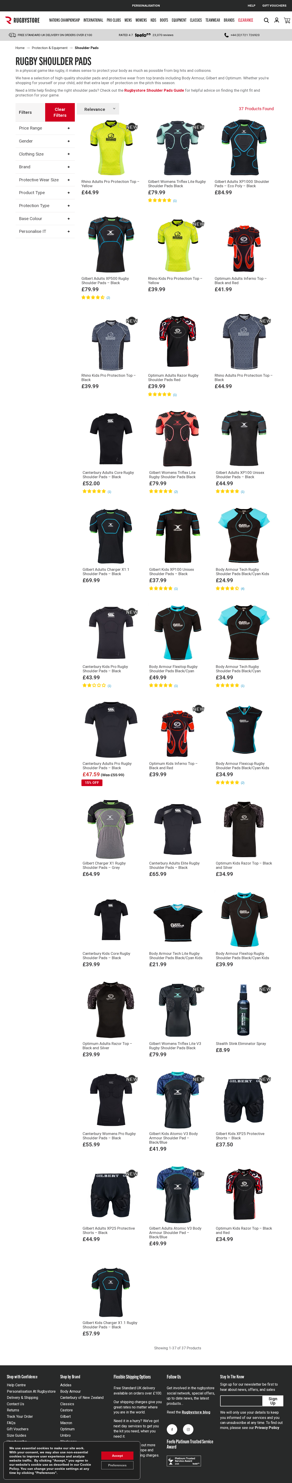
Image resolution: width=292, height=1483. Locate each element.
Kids (153, 20)
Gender (26, 141)
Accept (117, 1455)
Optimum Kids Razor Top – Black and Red (244, 1230)
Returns (13, 1410)
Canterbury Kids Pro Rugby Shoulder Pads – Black (105, 668)
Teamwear (213, 20)
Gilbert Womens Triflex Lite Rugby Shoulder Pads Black (177, 183)
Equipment (179, 20)
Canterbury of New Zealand (82, 1397)
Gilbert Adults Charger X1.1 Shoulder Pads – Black (106, 571)
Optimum (67, 1429)
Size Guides (16, 1435)
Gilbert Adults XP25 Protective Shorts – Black (109, 1230)
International (93, 20)
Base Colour (30, 218)
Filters (25, 112)
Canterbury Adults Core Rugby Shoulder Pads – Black (108, 474)
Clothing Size (31, 153)
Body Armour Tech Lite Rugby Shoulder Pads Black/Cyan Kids (176, 955)
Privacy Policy (267, 1428)
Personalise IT (32, 231)
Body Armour (70, 1391)
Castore (66, 1410)
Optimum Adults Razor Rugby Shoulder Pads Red (173, 377)
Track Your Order (20, 1416)
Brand (24, 166)
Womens (141, 20)
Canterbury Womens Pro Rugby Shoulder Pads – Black (109, 1135)
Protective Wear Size (39, 179)
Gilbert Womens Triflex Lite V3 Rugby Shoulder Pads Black (175, 1045)
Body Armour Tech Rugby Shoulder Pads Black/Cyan (238, 668)
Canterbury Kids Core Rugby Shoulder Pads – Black (106, 955)
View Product (111, 207)
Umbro (65, 1435)
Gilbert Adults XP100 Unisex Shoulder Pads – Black (240, 474)
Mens (128, 20)
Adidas (65, 1385)
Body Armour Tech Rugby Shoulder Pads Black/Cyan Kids (242, 571)
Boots (164, 20)
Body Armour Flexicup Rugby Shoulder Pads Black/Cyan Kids (242, 765)
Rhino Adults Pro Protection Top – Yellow (110, 183)
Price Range (30, 128)
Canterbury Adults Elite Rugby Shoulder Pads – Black (174, 865)
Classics (196, 20)
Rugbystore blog (196, 1412)
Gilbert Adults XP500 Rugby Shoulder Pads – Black (105, 280)
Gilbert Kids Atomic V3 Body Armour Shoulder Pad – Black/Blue (173, 1138)
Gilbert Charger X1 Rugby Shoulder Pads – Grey (104, 865)
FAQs (11, 1423)
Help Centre (16, 1385)
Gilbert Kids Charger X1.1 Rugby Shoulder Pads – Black (110, 1324)
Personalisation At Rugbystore (31, 1391)
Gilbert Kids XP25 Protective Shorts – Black (240, 1135)
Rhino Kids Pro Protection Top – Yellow (175, 280)
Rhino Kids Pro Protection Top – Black (108, 377)
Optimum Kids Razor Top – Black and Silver (244, 865)
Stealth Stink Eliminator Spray (241, 1043)
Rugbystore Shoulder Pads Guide (154, 90)
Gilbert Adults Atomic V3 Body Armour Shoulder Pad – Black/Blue (175, 1232)
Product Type (32, 192)
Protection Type (34, 205)
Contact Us (15, 1404)
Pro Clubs (114, 20)
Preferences (117, 1465)
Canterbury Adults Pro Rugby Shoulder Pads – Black (107, 765)
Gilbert (65, 1416)
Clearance (245, 20)
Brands (229, 20)
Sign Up (273, 1401)
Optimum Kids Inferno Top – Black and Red (173, 765)
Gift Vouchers (18, 1429)
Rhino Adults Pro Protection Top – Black (244, 377)
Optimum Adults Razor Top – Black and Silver (107, 1045)
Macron (66, 1423)
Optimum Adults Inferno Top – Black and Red (241, 280)
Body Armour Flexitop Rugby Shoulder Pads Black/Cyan (173, 668)
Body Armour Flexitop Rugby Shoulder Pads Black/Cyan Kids (242, 955)
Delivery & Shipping (22, 1397)
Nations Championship (64, 20)
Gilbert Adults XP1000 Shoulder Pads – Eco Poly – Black (242, 183)
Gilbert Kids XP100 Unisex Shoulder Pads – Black (171, 571)
